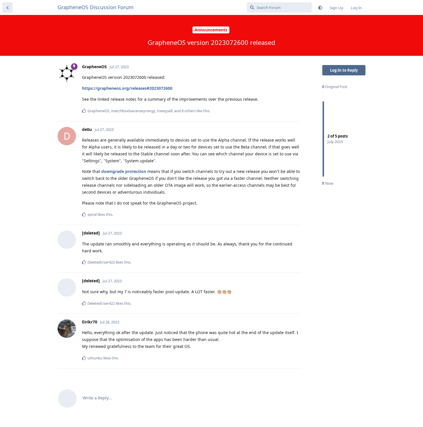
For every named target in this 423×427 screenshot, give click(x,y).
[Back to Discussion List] (7, 7)
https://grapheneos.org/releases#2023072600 (127, 88)
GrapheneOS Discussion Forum (96, 7)
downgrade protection (123, 171)
